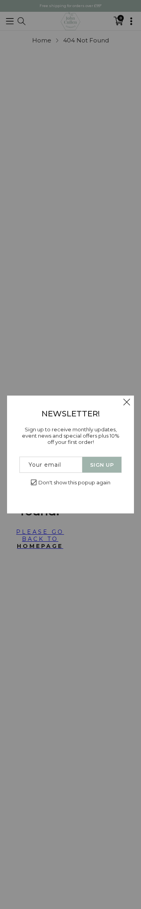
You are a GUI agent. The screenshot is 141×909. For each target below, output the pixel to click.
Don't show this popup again (74, 482)
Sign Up (102, 465)
